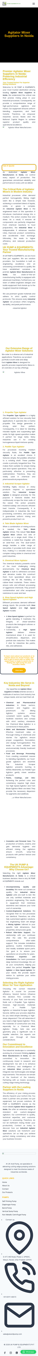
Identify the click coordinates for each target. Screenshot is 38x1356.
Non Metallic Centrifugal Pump (14, 1215)
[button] (28, 1352)
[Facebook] (4, 1352)
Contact (5, 1189)
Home (4, 1182)
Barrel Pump (7, 1208)
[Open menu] (33, 4)
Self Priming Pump (9, 1201)
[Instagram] (10, 1352)
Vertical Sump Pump (10, 1211)
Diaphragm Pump (9, 1205)
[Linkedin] (16, 1352)
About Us (5, 1186)
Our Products (7, 1192)
